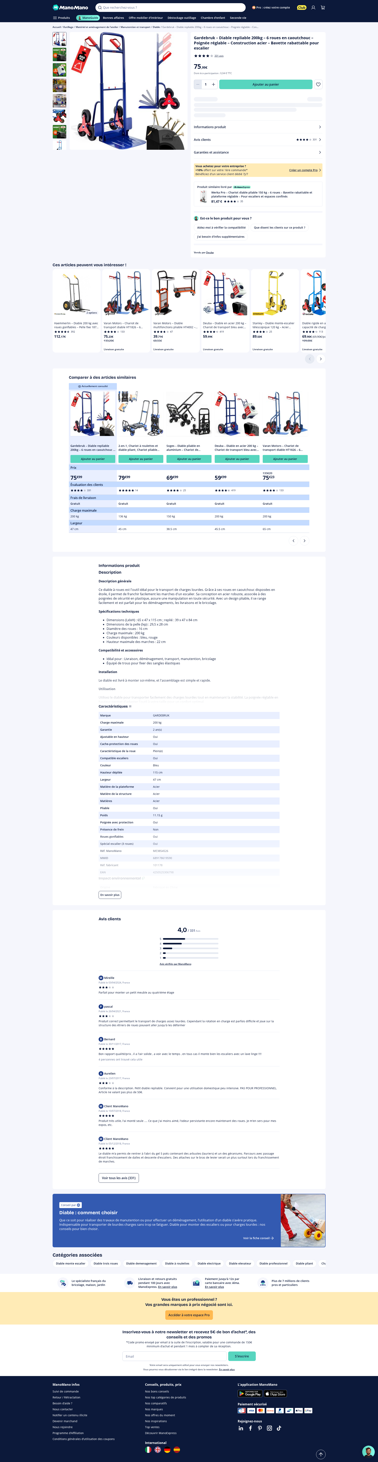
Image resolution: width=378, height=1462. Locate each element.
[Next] (304, 541)
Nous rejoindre (63, 1427)
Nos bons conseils (157, 1391)
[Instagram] (269, 1428)
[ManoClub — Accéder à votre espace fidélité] (301, 7)
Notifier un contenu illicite (70, 1415)
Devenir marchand (65, 1421)
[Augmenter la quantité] (214, 84)
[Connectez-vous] (313, 7)
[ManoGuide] (368, 1452)
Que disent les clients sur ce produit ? (279, 227)
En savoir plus (227, 1369)
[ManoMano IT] (148, 1450)
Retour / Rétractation (66, 1397)
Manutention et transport (135, 27)
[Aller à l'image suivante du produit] (179, 91)
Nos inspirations (156, 1421)
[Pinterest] (260, 1428)
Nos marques (154, 1409)
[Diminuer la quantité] (198, 84)
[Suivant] (321, 359)
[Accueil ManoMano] (71, 7)
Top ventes (152, 1427)
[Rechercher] (100, 7)
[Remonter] (321, 1454)
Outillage (68, 27)
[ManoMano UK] (158, 1450)
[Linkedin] (241, 1428)
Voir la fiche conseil (256, 1238)
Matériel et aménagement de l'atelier (97, 27)
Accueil (57, 27)
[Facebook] (250, 1428)
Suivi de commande (66, 1391)
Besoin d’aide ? (62, 1403)
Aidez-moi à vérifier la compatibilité (221, 227)
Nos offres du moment (160, 1415)
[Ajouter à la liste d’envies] (318, 84)
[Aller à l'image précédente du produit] (77, 91)
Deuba (210, 252)
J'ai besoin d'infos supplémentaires (220, 236)
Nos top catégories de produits (165, 1397)
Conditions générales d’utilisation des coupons (84, 1439)
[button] (258, 194)
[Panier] (322, 7)
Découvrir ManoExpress (161, 1433)
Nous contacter (63, 1409)
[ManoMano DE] (167, 1450)
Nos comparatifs (156, 1403)
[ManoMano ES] (177, 1450)
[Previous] (293, 541)
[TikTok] (279, 1428)
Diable (156, 27)
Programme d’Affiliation (68, 1433)
